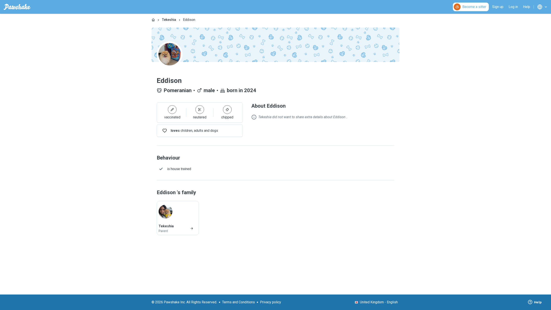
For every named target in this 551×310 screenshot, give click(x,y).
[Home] (153, 20)
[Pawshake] (17, 7)
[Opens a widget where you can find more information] (535, 302)
